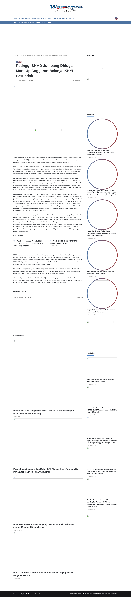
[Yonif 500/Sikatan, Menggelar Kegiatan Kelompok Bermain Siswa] (102, 255)
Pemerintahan (36, 18)
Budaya (38, 22)
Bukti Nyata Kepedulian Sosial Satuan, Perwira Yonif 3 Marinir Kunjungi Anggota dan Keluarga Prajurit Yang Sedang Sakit (101, 193)
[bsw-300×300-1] (100, 322)
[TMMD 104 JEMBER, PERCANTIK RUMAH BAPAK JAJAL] (50, 241)
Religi (43, 22)
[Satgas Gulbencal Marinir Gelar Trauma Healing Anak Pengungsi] (102, 293)
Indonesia (37, 594)
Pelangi (26, 22)
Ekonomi (49, 18)
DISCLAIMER (73, 594)
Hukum (16, 18)
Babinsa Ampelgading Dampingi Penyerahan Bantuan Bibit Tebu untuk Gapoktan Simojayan (100, 152)
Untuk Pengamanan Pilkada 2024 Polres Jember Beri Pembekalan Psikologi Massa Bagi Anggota (29, 243)
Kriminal (21, 18)
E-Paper (49, 22)
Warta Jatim (28, 18)
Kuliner (21, 22)
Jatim (20, 55)
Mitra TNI (71, 18)
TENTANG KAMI (112, 594)
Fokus (54, 18)
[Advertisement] (65, 38)
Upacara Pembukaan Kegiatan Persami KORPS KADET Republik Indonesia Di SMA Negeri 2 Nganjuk (102, 410)
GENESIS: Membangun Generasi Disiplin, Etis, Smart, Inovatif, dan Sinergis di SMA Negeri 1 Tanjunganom (101, 471)
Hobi (15, 22)
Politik (59, 18)
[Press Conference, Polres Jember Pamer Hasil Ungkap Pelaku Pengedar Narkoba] (48, 551)
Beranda (15, 55)
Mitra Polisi (65, 18)
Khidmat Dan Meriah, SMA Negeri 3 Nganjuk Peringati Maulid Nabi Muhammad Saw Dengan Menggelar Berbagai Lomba (102, 441)
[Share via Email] (16, 301)
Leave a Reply (18, 585)
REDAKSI (104, 594)
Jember (24, 55)
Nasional (43, 18)
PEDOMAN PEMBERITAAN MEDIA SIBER (89, 594)
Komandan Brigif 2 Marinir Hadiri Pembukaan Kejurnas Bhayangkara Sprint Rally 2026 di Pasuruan (101, 233)
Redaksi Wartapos (21, 80)
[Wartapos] (65, 8)
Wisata (32, 22)
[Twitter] (15, 301)
